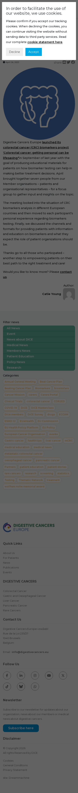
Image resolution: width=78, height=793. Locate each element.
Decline (14, 52)
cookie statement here (44, 42)
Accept (33, 52)
